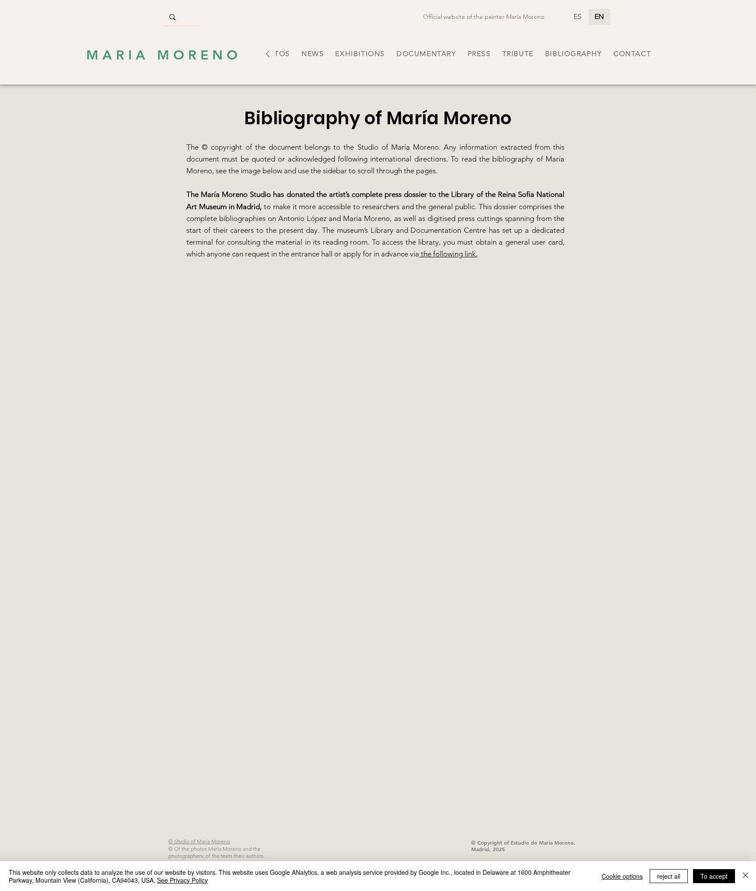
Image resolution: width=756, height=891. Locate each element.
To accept (714, 876)
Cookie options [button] (622, 876)
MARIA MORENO (164, 55)
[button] (360, 54)
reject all (668, 876)
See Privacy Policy (182, 880)
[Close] (745, 876)
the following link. (448, 253)
